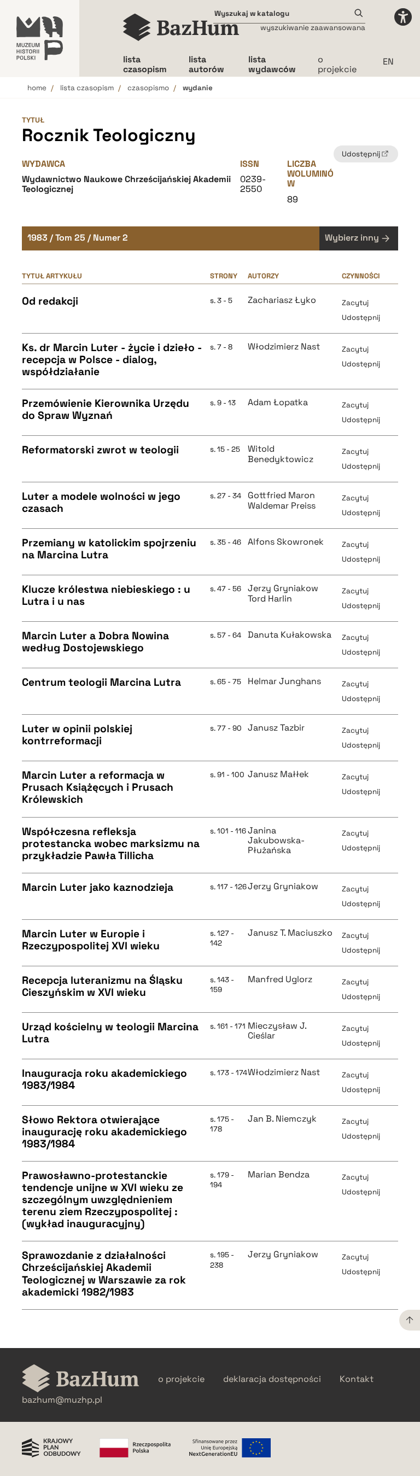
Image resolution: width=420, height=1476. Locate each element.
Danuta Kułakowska (289, 635)
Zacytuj (355, 302)
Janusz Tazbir (276, 728)
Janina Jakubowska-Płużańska (276, 841)
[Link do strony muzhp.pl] (39, 38)
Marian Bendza (279, 1175)
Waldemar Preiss (282, 506)
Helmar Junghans (284, 681)
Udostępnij (361, 317)
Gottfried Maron (281, 495)
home (36, 87)
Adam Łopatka (278, 402)
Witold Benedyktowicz (280, 454)
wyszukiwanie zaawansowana (312, 28)
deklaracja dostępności (272, 1379)
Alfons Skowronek (286, 542)
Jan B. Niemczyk (282, 1119)
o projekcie (337, 64)
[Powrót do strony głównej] (80, 1379)
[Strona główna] (181, 27)
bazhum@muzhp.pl (62, 1400)
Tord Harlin (270, 599)
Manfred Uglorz (280, 979)
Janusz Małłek (278, 774)
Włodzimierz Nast (284, 347)
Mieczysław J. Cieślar (277, 1031)
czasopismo (148, 87)
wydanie (198, 87)
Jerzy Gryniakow (283, 588)
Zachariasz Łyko (282, 300)
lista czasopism (87, 87)
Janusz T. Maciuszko (290, 933)
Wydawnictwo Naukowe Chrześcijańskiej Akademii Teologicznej (126, 184)
